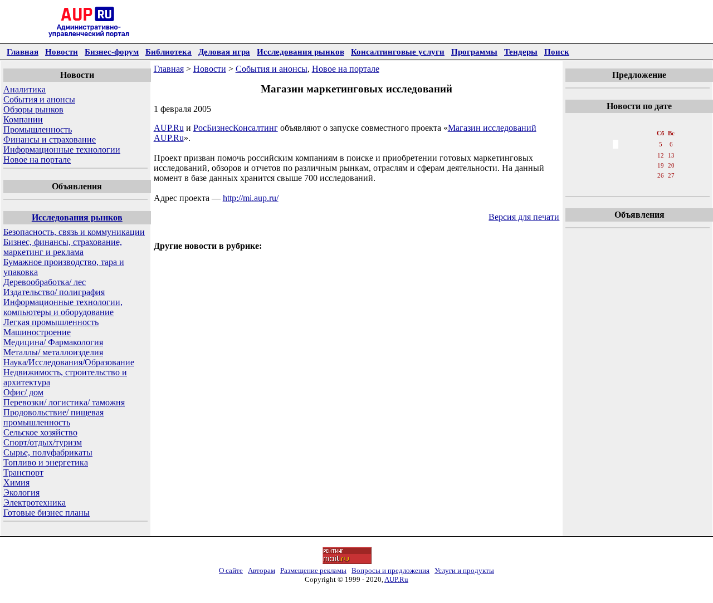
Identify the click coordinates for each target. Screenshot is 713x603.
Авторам (261, 570)
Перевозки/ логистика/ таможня (64, 402)
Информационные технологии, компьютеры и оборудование (63, 307)
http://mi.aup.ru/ (251, 198)
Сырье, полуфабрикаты (47, 452)
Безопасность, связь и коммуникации (74, 232)
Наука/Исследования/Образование (68, 362)
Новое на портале (37, 159)
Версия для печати (524, 217)
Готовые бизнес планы (46, 512)
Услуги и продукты (464, 570)
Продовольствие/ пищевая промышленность (53, 417)
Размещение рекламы (313, 570)
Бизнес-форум (112, 51)
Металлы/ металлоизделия (53, 352)
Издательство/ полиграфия (54, 292)
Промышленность (37, 129)
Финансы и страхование (49, 139)
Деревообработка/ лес (44, 282)
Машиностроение (37, 332)
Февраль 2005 (638, 122)
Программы (474, 51)
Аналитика (24, 89)
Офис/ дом (23, 392)
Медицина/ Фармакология (53, 342)
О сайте (231, 570)
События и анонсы (39, 99)
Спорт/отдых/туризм (42, 442)
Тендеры (521, 51)
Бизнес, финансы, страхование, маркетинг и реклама (62, 247)
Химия (16, 482)
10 (637, 155)
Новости (61, 51)
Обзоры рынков (33, 109)
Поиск (556, 51)
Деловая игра (224, 51)
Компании (23, 119)
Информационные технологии (61, 149)
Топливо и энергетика (45, 462)
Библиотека (168, 51)
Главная (22, 51)
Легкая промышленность (51, 322)
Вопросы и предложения (390, 570)
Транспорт (23, 472)
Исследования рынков (300, 51)
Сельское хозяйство (40, 432)
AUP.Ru (169, 128)
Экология (21, 492)
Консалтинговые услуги (398, 51)
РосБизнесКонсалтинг (235, 128)
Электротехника (34, 502)
